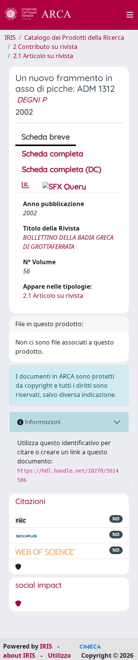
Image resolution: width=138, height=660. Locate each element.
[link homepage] (42, 15)
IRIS (10, 37)
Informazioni (41, 422)
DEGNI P (31, 99)
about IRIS (19, 655)
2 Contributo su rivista (45, 46)
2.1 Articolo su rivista (43, 56)
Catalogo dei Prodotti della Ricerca (74, 37)
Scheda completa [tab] (52, 153)
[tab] (25, 185)
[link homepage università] (103, 15)
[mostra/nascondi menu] (130, 15)
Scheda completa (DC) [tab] (61, 169)
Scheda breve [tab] (45, 136)
